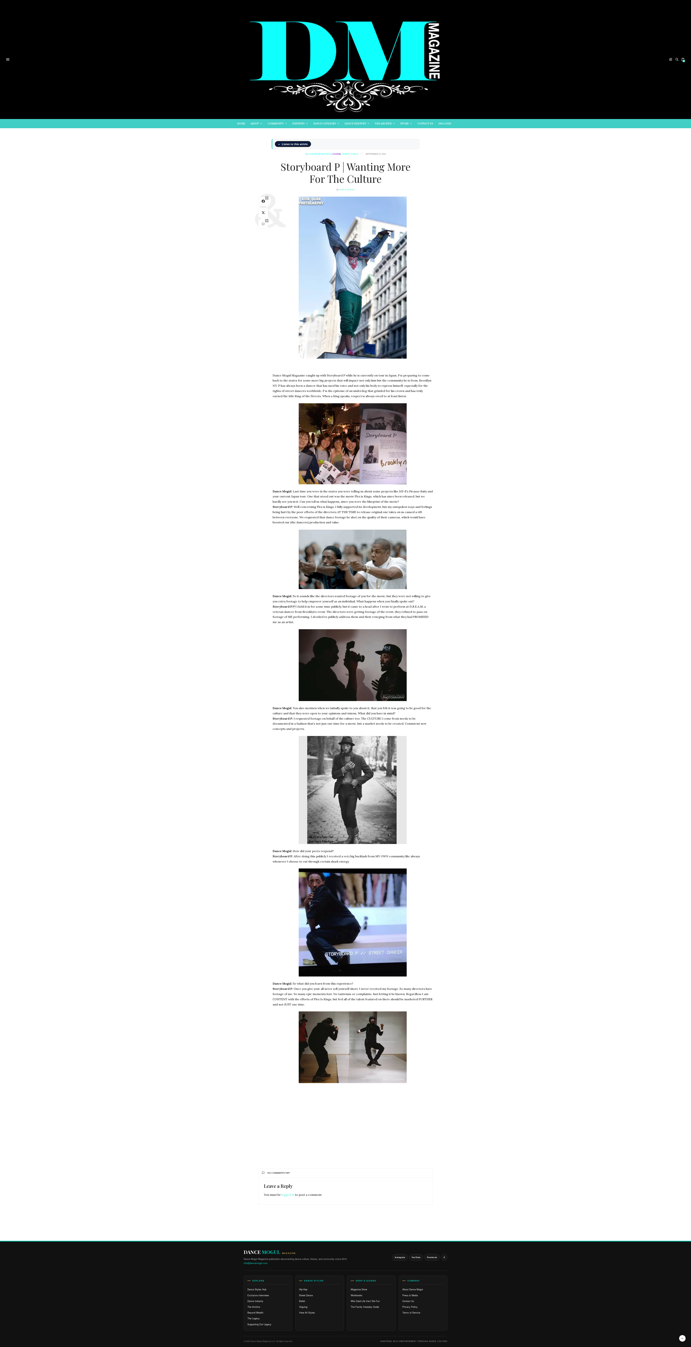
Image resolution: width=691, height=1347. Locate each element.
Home (241, 123)
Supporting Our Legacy (259, 1324)
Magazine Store (359, 1289)
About (254, 123)
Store (404, 123)
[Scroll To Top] (682, 1338)
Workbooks (356, 1295)
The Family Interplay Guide (365, 1306)
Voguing (303, 1306)
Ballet (302, 1301)
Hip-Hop (303, 1289)
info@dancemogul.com (256, 1263)
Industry (298, 123)
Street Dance (306, 1295)
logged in (287, 1194)
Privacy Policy (409, 1306)
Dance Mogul (347, 189)
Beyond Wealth (255, 1312)
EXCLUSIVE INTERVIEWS (318, 154)
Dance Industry (355, 123)
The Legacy (253, 1318)
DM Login (444, 123)
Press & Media (410, 1295)
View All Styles (307, 1312)
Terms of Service (411, 1312)
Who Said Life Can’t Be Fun (365, 1301)
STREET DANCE (350, 154)
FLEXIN (336, 154)
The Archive (383, 123)
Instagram (400, 1257)
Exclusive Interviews (258, 1295)
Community (276, 123)
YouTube (416, 1257)
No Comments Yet (278, 1172)
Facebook (432, 1257)
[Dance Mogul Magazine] (345, 59)
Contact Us (425, 123)
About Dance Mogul (412, 1289)
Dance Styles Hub (256, 1289)
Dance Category (324, 123)
